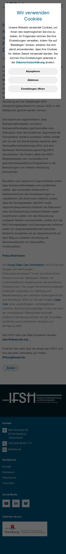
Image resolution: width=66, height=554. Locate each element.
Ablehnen (33, 80)
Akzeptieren (33, 71)
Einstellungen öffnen (33, 89)
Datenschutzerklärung (30, 62)
